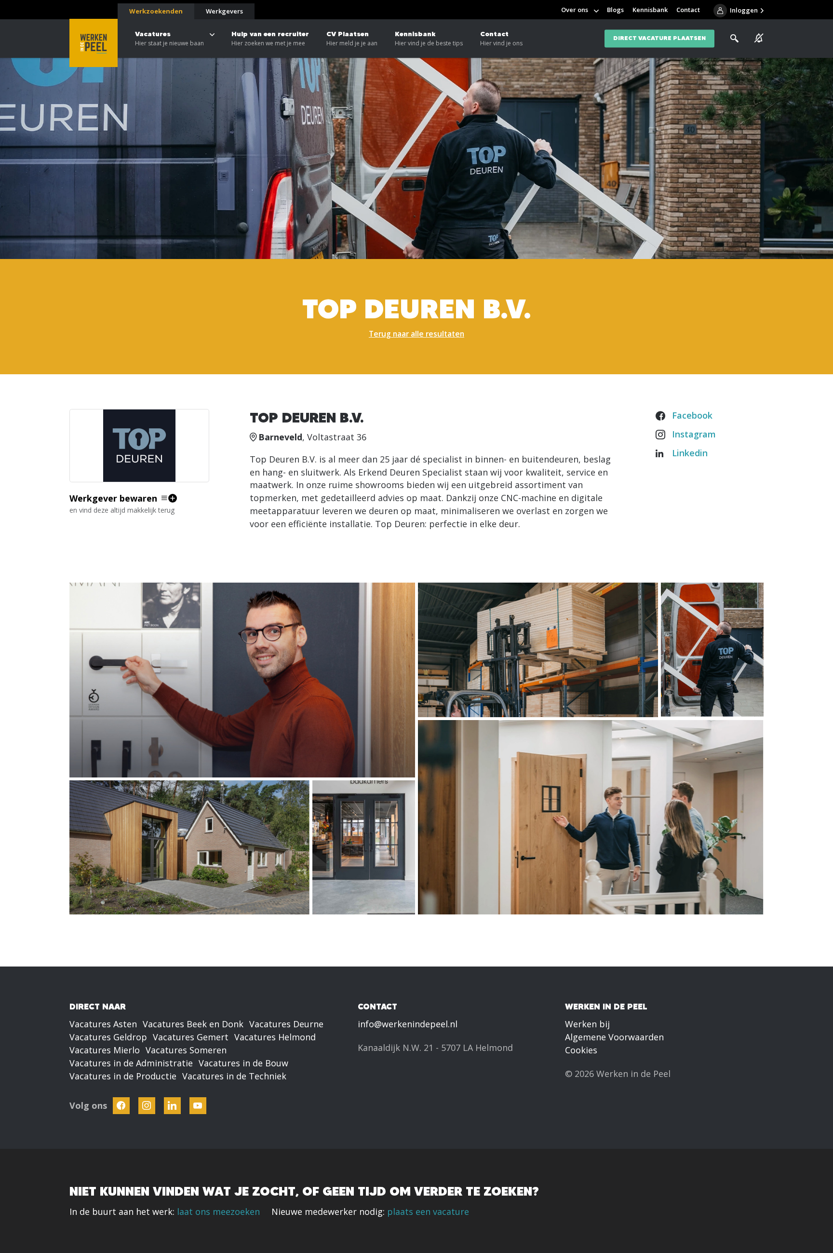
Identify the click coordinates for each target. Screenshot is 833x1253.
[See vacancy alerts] (759, 38)
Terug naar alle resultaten (416, 333)
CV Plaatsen (351, 38)
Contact (501, 38)
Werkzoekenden (156, 11)
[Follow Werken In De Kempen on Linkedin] (172, 1105)
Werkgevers (224, 11)
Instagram (694, 434)
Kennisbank (429, 38)
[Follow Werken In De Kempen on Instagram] (146, 1105)
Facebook (692, 415)
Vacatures (169, 38)
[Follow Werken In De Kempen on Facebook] (121, 1105)
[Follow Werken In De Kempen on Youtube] (197, 1105)
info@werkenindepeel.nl (407, 1024)
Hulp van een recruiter (270, 38)
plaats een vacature (428, 1211)
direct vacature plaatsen (659, 38)
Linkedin (690, 453)
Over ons (574, 9)
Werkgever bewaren (113, 498)
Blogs (615, 9)
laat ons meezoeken (218, 1211)
